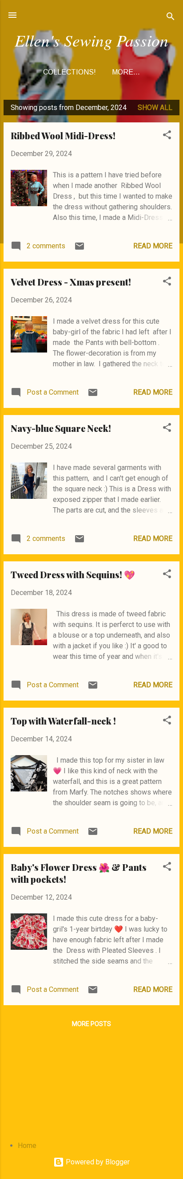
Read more (152, 246)
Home (27, 1145)
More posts (91, 1023)
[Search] (170, 17)
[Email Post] (79, 249)
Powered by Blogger (97, 1162)
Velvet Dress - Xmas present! (71, 282)
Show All (155, 107)
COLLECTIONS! (69, 72)
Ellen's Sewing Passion (91, 40)
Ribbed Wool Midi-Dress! (63, 135)
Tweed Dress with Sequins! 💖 (73, 574)
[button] (167, 136)
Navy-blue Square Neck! (61, 428)
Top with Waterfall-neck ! (63, 721)
